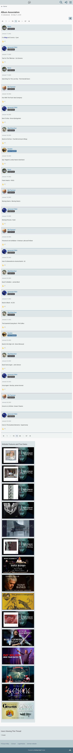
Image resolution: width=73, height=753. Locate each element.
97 (25, 21)
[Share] (70, 18)
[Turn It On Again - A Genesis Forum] (29, 2)
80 (19, 21)
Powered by (36, 750)
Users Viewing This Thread (11, 731)
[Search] (61, 2)
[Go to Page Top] (70, 750)
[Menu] (70, 2)
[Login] (66, 2)
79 (16, 21)
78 (12, 21)
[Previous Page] (2, 21)
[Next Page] (29, 21)
